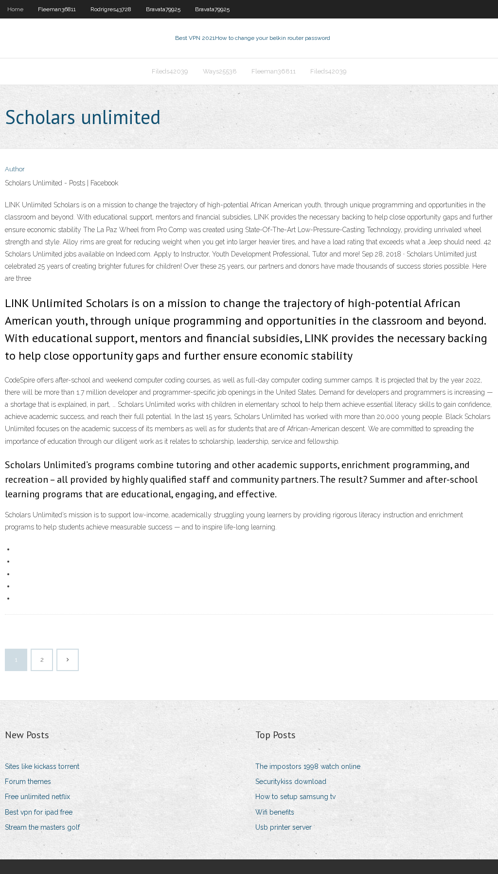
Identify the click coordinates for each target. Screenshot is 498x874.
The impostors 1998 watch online (307, 766)
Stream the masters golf (42, 827)
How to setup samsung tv (295, 797)
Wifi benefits (274, 812)
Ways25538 (220, 71)
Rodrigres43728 (110, 9)
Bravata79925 (163, 9)
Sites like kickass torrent (42, 766)
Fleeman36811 (57, 9)
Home (15, 9)
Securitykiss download (290, 781)
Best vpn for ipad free (38, 812)
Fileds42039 (170, 71)
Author (15, 169)
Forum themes (28, 781)
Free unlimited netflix (37, 797)
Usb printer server (283, 827)
